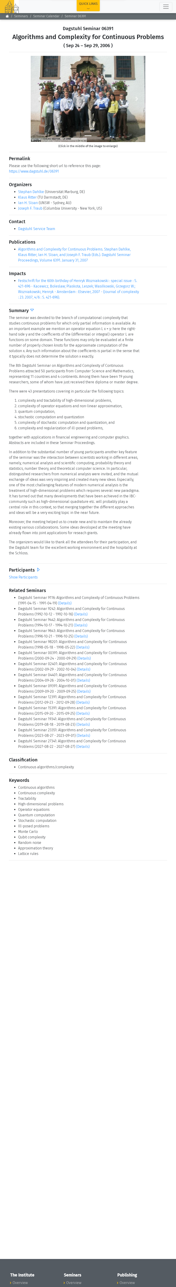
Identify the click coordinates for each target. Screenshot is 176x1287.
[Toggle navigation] (166, 6)
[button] (39, 99)
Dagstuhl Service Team (36, 229)
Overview (20, 1283)
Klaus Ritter (27, 197)
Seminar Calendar (46, 16)
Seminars (21, 16)
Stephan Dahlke (31, 192)
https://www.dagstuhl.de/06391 (34, 171)
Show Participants (23, 577)
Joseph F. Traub (30, 208)
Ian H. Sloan (28, 203)
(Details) (65, 603)
